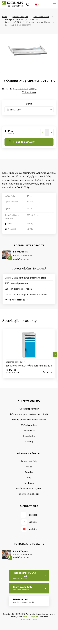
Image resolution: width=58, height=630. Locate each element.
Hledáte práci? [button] (23, 600)
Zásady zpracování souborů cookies (29, 419)
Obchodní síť (29, 430)
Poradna (29, 472)
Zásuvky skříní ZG (13, 22)
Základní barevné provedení (18, 288)
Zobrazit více (29, 92)
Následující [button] (55, 354)
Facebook (32, 514)
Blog (29, 477)
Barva (29, 103)
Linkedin (33, 522)
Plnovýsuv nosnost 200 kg (38, 22)
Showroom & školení (29, 494)
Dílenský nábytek (20, 16)
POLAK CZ (12, 3)
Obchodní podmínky (29, 408)
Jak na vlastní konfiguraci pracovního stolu (25, 277)
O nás (29, 466)
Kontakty (29, 441)
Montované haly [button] (22, 588)
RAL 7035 (15, 109)
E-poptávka (29, 436)
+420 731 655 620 (22, 255)
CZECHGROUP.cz (29, 619)
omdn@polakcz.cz (22, 259)
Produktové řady (29, 461)
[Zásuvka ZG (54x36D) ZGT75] (29, 55)
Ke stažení (29, 483)
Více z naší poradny (15, 300)
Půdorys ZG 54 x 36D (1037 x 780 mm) (22, 19)
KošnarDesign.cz (30, 617)
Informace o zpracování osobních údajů (29, 414)
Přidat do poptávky (23, 141)
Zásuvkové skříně (41, 16)
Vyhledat (27, 4)
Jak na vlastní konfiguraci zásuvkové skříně (26, 294)
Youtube (33, 529)
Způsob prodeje (29, 425)
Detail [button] (46, 372)
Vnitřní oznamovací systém (29, 488)
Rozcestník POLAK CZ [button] (24, 575)
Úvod (4, 16)
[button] (37, 4)
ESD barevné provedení (16, 283)
